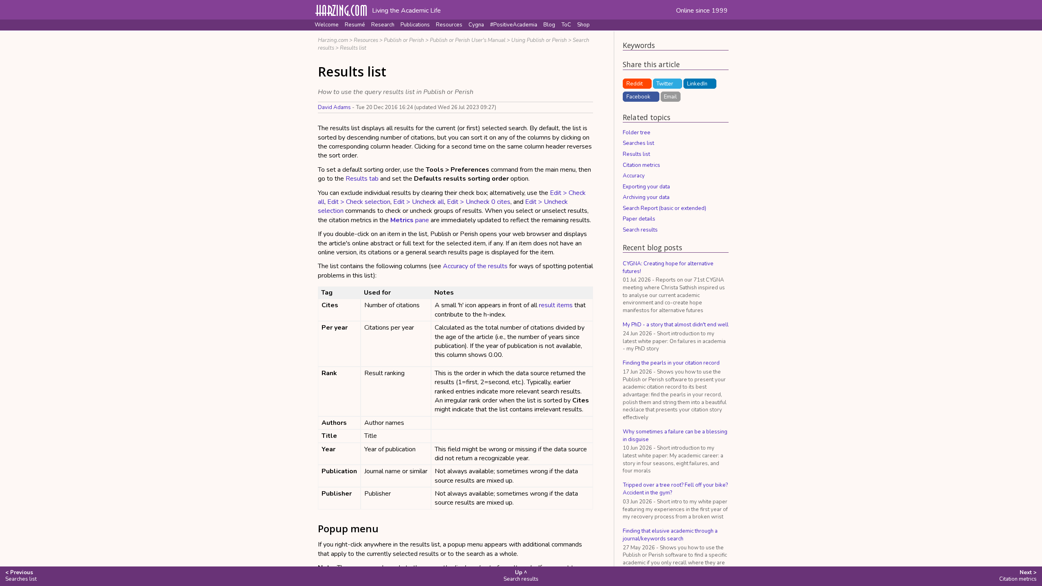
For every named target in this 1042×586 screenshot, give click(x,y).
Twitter (664, 83)
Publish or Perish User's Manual (468, 40)
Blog (549, 24)
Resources (449, 24)
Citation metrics (641, 165)
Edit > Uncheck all (418, 201)
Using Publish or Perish (539, 40)
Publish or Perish (404, 40)
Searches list (638, 143)
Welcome (327, 24)
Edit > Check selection (358, 201)
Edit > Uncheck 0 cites (478, 201)
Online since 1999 (702, 10)
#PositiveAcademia (513, 24)
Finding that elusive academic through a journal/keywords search (670, 534)
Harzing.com (333, 40)
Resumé (355, 24)
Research (382, 24)
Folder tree (636, 132)
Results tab (362, 178)
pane (409, 220)
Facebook (638, 97)
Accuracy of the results (475, 266)
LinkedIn (697, 83)
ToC (566, 24)
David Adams (334, 107)
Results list (353, 48)
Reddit (634, 83)
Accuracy (634, 175)
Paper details (639, 219)
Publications (415, 24)
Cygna (476, 24)
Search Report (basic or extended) (664, 208)
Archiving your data (646, 197)
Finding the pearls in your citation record (671, 363)
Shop (583, 24)
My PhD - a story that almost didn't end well (676, 324)
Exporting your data (646, 186)
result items (556, 305)
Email (670, 97)
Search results (640, 230)
